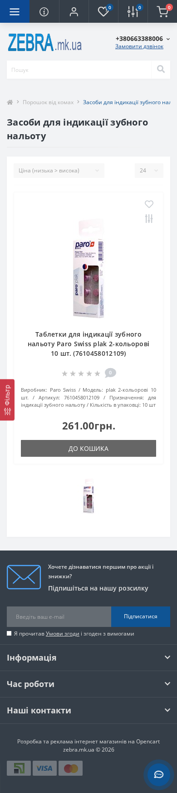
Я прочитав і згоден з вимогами (74, 633)
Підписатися (140, 616)
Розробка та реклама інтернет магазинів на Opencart (88, 741)
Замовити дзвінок (139, 46)
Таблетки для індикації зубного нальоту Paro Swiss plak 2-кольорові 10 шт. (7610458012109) (89, 344)
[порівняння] (149, 219)
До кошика (88, 448)
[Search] (160, 70)
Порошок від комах (48, 102)
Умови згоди (62, 633)
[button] (73, 11)
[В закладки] (149, 204)
